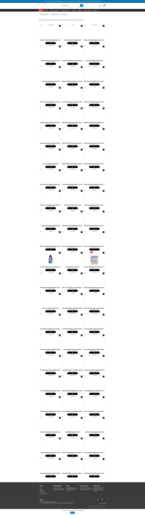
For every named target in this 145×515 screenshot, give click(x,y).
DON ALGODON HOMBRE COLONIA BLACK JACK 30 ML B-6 (74, 246)
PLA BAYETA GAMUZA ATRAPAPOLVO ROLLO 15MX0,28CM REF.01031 (98, 184)
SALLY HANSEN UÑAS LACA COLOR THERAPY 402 (72, 473)
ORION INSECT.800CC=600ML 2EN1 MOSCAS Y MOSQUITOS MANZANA (77, 225)
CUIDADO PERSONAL (65, 10)
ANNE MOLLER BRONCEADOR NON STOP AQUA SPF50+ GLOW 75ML (76, 81)
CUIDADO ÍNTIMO (87, 10)
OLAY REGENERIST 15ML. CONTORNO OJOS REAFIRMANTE (96, 390)
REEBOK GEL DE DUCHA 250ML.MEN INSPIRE (50, 225)
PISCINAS (95, 10)
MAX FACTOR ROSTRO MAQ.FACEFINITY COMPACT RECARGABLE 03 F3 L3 (100, 246)
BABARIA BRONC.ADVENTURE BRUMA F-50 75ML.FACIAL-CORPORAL (55, 287)
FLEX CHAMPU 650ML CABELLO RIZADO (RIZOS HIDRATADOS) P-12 (98, 329)
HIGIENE (79, 10)
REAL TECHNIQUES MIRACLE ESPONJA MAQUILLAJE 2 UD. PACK (97, 349)
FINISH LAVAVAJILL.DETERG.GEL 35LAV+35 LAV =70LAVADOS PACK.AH (99, 143)
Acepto (72, 512)
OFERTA (40, 10)
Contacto (41, 489)
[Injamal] (50, 5)
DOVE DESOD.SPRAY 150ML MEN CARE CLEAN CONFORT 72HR (97, 452)
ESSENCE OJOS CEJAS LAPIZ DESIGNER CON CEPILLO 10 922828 (54, 40)
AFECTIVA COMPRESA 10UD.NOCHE (50, 163)
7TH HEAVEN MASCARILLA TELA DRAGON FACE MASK (51, 432)
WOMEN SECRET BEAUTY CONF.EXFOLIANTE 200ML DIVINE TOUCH (76, 370)
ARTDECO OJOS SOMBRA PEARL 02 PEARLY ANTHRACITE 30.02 (53, 205)
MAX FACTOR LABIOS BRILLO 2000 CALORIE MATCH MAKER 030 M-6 (98, 308)
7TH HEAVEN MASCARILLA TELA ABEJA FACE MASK (73, 329)
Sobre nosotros (42, 490)
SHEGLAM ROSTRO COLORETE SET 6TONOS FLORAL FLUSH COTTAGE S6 (99, 225)
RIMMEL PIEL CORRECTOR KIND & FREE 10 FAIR (72, 60)
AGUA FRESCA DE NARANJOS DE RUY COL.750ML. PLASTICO (97, 205)
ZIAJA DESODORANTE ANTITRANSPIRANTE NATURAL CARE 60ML (54, 370)
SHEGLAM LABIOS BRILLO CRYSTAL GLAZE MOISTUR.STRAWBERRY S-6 (55, 473)
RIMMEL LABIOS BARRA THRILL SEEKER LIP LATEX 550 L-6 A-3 (53, 246)
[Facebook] (103, 499)
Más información (81, 510)
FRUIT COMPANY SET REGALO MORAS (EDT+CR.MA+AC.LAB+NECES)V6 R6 (78, 143)
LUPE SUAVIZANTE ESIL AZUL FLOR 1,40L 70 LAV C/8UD (51, 267)
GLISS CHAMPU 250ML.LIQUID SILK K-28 (94, 60)
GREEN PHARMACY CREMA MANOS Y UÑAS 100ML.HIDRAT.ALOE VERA (77, 163)
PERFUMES (46, 10)
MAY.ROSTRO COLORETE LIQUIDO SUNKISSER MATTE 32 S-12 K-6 (76, 102)
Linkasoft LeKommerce (101, 506)
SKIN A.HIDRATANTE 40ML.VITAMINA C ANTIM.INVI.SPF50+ (75, 390)
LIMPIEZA (74, 10)
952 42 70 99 (43, 501)
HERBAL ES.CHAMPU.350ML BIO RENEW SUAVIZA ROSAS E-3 (97, 122)
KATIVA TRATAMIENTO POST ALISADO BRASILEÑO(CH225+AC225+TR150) (100, 411)
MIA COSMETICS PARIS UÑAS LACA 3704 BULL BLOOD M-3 (52, 329)
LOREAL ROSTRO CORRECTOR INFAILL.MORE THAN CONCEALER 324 (98, 102)
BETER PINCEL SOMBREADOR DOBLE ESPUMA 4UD (72, 122)
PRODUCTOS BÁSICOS (54, 10)
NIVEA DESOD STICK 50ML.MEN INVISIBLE (72, 349)
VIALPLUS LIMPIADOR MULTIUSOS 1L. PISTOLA (72, 184)
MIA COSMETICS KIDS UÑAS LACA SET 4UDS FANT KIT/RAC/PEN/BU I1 (99, 81)
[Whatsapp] (99, 499)
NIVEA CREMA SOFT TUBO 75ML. (72, 267)
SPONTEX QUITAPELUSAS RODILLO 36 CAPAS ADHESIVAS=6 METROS (55, 122)
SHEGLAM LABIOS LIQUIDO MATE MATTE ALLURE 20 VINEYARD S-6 (54, 411)
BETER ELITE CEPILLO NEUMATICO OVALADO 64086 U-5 (52, 102)
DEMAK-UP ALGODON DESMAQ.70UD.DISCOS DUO (95, 40)
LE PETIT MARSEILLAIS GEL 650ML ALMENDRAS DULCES (73, 411)
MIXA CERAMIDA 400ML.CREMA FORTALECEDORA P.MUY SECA (75, 308)
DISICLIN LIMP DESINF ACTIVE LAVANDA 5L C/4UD (94, 267)
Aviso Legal (42, 491)
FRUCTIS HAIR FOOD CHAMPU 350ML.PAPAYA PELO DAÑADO (53, 184)
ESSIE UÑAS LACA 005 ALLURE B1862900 (72, 40)
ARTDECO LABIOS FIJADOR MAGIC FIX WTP (50, 60)
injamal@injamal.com (52, 501)
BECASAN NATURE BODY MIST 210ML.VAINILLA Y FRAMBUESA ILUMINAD (99, 287)
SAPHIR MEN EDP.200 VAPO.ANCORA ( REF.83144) (51, 349)
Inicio (41, 487)
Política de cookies (43, 492)
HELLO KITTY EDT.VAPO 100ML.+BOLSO (50, 308)
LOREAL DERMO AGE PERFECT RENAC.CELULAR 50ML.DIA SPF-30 (97, 473)
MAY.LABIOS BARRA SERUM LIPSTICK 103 (50, 81)
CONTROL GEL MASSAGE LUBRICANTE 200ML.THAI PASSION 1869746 (99, 370)
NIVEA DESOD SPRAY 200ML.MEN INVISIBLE (94, 432)
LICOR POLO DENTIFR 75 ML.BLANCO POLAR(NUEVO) (51, 390)
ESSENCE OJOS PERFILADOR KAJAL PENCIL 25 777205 (73, 452)
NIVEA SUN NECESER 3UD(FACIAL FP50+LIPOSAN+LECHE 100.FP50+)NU (99, 163)
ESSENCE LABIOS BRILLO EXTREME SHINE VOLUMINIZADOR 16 (53, 143)
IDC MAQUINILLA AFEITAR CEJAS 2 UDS (72, 205)
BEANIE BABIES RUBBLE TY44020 (72, 432)
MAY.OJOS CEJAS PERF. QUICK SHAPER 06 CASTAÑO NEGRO (75, 287)
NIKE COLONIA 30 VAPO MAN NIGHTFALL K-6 (50, 452)
